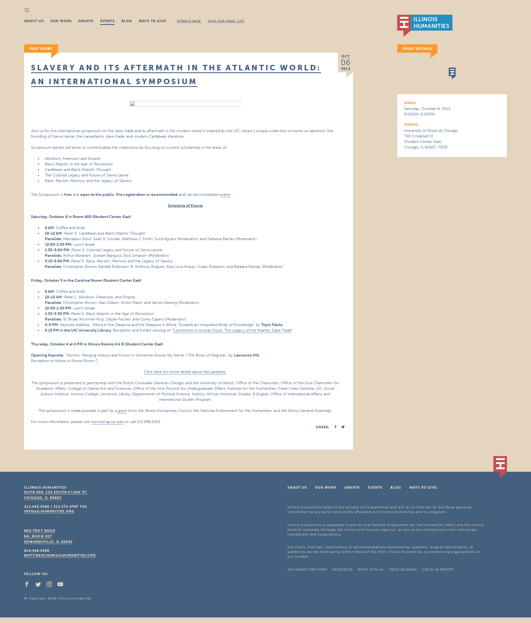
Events (107, 21)
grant (122, 410)
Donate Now (189, 21)
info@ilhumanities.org (49, 511)
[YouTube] (62, 586)
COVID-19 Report (438, 569)
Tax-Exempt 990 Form (307, 569)
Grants (85, 21)
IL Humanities (424, 26)
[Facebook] (29, 586)
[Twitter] (40, 586)
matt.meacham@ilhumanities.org (60, 555)
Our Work (61, 21)
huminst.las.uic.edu (107, 421)
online (225, 194)
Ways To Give (152, 21)
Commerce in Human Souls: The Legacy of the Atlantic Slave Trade (232, 330)
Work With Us (371, 569)
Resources (342, 569)
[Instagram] (51, 586)
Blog (126, 21)
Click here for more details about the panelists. (185, 372)
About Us (34, 21)
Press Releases (403, 569)
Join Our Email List (226, 21)
